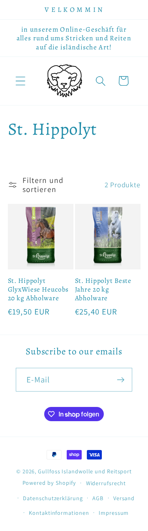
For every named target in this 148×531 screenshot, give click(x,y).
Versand (124, 498)
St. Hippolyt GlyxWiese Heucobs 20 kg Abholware (38, 289)
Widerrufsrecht (106, 483)
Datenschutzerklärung (52, 498)
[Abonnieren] (120, 380)
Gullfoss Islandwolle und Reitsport (85, 471)
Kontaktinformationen (59, 512)
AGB (97, 498)
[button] (20, 81)
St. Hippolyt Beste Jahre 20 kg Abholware (103, 289)
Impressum (114, 512)
